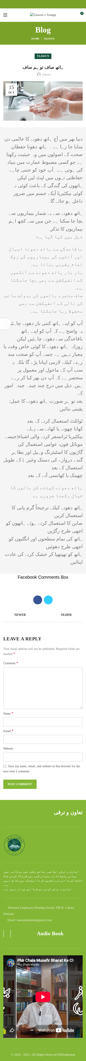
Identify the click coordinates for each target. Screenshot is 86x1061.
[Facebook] (38, 4)
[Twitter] (48, 599)
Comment (10, 663)
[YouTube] (48, 4)
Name (8, 713)
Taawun (49, 38)
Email (8, 731)
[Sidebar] (5, 323)
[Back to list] (43, 615)
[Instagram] (43, 4)
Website (8, 748)
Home (35, 38)
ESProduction (66, 1054)
